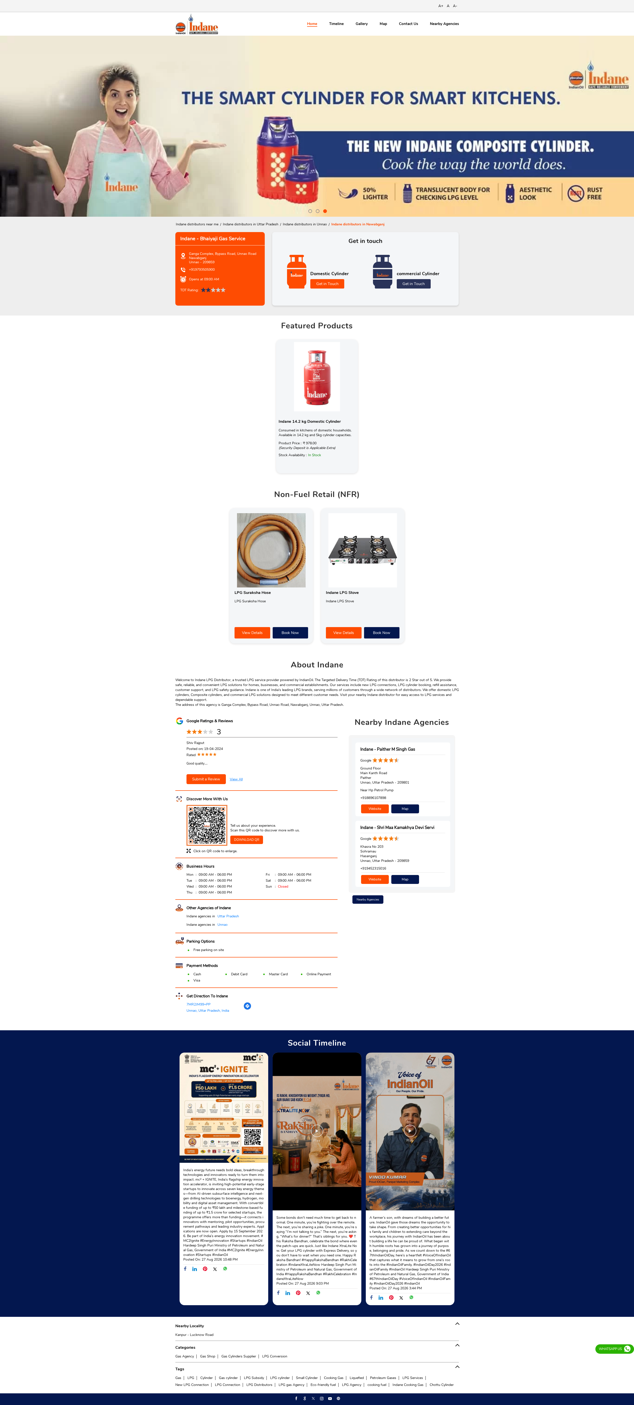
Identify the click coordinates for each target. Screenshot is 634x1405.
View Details (252, 632)
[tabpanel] (317, 126)
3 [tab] (324, 210)
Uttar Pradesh (228, 916)
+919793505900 (202, 269)
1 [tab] (309, 210)
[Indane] (196, 23)
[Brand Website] (338, 1398)
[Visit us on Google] (304, 1398)
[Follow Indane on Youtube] (329, 1398)
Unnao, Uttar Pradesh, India (207, 1010)
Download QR (246, 840)
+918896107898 (373, 797)
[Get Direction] (247, 1009)
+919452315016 (373, 868)
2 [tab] (317, 210)
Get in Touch (327, 284)
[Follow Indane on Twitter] (313, 1398)
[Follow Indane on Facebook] (296, 1398)
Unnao (222, 924)
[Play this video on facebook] (317, 1133)
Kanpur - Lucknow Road (194, 1334)
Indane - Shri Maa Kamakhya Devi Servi (397, 827)
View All (236, 779)
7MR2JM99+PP (198, 1004)
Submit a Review (206, 779)
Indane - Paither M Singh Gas (387, 749)
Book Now (290, 632)
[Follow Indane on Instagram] (321, 1398)
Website (375, 808)
